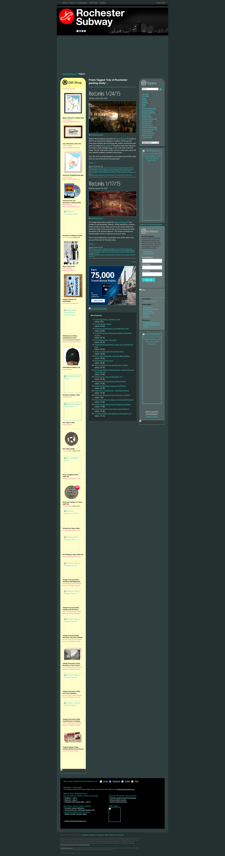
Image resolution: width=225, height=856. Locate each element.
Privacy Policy (120, 834)
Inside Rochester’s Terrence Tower (107, 319)
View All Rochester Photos (72, 342)
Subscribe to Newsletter (89, 834)
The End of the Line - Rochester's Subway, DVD (80, 810)
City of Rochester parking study (124, 248)
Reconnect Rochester (150, 301)
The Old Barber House (103, 324)
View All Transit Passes (71, 751)
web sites (96, 253)
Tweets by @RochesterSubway (150, 224)
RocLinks (114, 172)
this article (107, 146)
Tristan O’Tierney (120, 222)
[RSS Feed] (132, 782)
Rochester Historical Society (128, 250)
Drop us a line (152, 416)
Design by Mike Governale (118, 802)
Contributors (82, 3)
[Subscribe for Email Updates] (101, 782)
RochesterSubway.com (70, 74)
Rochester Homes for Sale (149, 119)
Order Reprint (77, 583)
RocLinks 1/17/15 (104, 183)
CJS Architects (105, 169)
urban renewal (129, 172)
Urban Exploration (147, 137)
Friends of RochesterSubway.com (75, 821)
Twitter (127, 781)
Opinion (144, 104)
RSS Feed (112, 834)
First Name (146, 264)
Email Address (148, 257)
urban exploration (121, 172)
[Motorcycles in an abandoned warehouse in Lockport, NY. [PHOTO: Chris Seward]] (113, 133)
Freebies (144, 100)
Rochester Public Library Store (74, 802)
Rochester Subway (93, 172)
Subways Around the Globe (149, 129)
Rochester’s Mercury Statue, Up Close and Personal (114, 400)
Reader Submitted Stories (149, 108)
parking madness (97, 250)
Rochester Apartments (148, 110)
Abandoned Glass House (104, 361)
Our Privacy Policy (148, 253)
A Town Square (148, 307)
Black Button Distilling (97, 248)
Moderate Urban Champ (151, 309)
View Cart (160, 3)
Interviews (145, 102)
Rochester (111, 170)
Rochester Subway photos (105, 172)
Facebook (116, 781)
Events (144, 98)
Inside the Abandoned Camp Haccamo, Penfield (112, 395)
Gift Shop (93, 3)
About (72, 3)
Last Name (146, 271)
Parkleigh (68, 798)
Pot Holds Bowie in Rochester (105, 340)
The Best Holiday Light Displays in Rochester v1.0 (113, 413)
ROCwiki (146, 326)
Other (143, 106)
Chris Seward (121, 139)
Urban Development (147, 135)
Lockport (131, 169)
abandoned (94, 167)
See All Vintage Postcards (72, 585)
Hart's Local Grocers (114, 169)
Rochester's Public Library (151, 324)
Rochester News (120, 175)
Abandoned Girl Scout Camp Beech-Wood (110, 381)
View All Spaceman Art (71, 303)
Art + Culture (145, 96)
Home (64, 3)
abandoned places (102, 167)
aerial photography (111, 167)
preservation (111, 250)
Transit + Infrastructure (148, 133)
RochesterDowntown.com (151, 323)
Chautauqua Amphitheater (123, 167)
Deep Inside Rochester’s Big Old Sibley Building (112, 356)
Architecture (145, 94)
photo (100, 170)
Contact (102, 3)
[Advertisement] (112, 54)
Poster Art (68, 800)
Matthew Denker (97, 135)
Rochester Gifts (146, 114)
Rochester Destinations (99, 175)
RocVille (145, 315)
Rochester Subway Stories (149, 127)
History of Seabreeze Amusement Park (109, 351)
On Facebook (100, 834)
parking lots (96, 170)
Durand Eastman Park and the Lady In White (111, 365)
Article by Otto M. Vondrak (118, 800)
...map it (74, 798)
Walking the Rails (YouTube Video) (76, 814)
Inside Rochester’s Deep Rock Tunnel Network (112, 409)
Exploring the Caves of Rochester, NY (108, 377)
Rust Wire (146, 317)
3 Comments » (128, 175)
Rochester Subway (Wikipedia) (74, 808)
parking (90, 170)
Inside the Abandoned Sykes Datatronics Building (113, 404)
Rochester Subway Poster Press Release (123, 798)
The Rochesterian (148, 313)
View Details (68, 120)
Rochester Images (110, 175)
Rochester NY (118, 170)
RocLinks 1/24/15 (104, 93)
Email (105, 781)
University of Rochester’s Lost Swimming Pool (112, 328)
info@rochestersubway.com (126, 789)
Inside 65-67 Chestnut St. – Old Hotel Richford (112, 390)
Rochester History (147, 116)
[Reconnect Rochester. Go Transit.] (115, 821)
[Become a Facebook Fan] (110, 782)
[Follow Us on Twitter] (122, 782)
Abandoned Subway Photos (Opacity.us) (77, 812)
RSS (136, 781)
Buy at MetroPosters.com (72, 122)
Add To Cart (76, 478)
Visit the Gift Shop (69, 89)
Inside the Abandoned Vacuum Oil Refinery (110, 386)
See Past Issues (148, 251)
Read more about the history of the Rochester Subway (75, 844)
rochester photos (126, 170)
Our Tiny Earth (147, 311)
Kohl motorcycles (124, 169)
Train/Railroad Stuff (147, 131)
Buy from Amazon (69, 270)
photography (106, 170)
